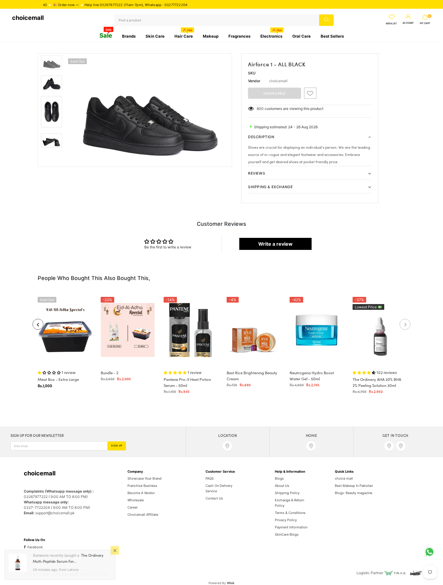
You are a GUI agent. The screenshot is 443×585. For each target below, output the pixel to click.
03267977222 (97, 5)
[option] (148, 110)
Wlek (230, 583)
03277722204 (162, 5)
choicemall (28, 17)
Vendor (254, 81)
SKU (252, 73)
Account (408, 23)
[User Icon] (408, 17)
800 (260, 108)
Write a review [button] (275, 244)
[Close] (115, 551)
